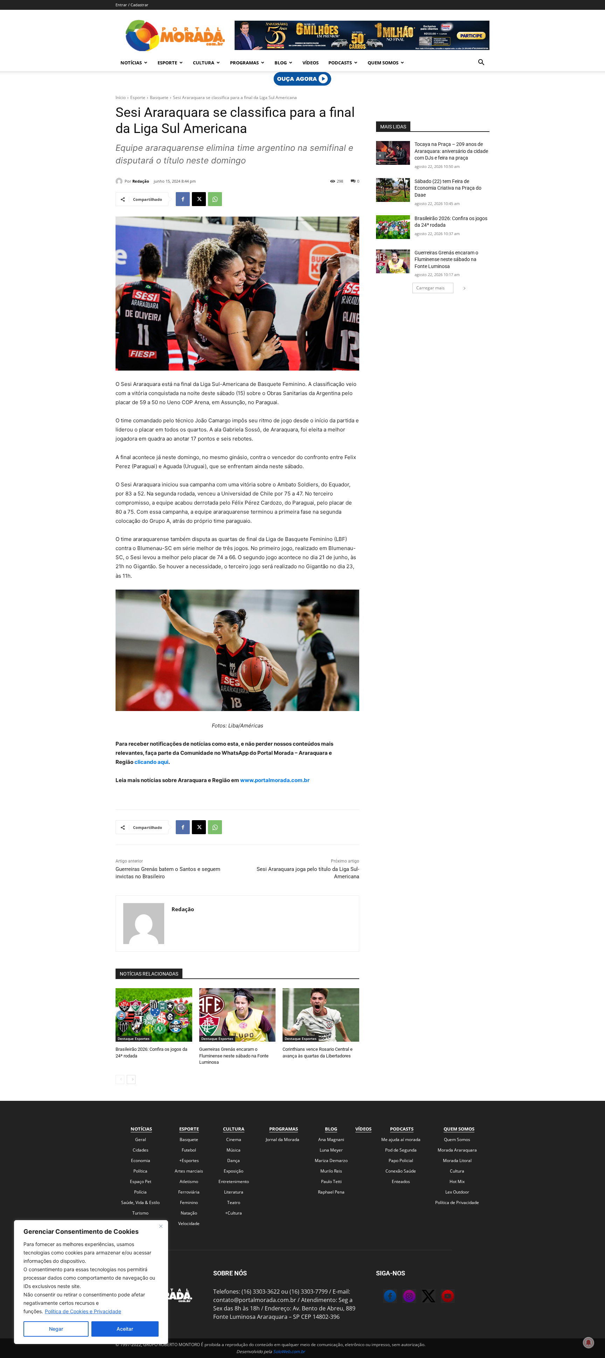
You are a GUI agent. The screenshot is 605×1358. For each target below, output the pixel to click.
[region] (91, 1282)
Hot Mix (457, 1181)
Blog (280, 62)
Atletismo (189, 1181)
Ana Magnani (331, 1139)
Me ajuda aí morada (400, 1139)
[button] (481, 63)
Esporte (167, 62)
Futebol (189, 1150)
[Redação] (120, 181)
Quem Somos (383, 62)
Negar (56, 1329)
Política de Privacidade (457, 1202)
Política (140, 1171)
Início (121, 97)
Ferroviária (189, 1192)
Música (234, 1150)
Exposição (233, 1171)
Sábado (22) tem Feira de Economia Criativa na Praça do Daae (448, 188)
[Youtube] (441, 1297)
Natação (189, 1213)
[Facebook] (183, 199)
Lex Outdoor (457, 1192)
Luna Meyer (331, 1150)
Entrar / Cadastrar (132, 4)
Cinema (233, 1139)
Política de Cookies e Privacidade (83, 1311)
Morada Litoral (457, 1160)
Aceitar (125, 1329)
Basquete (159, 97)
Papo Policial (401, 1160)
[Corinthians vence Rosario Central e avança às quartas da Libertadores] (321, 1015)
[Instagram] (402, 1297)
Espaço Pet (140, 1181)
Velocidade (189, 1223)
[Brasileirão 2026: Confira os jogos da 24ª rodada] (154, 1015)
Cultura (203, 62)
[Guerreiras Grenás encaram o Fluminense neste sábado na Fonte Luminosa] (237, 1015)
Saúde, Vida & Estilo (140, 1202)
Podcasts (340, 62)
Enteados (401, 1181)
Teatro (233, 1202)
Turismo (140, 1213)
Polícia (140, 1192)
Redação (140, 181)
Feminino (189, 1202)
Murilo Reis (331, 1171)
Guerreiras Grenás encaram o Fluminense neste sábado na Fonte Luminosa (234, 1055)
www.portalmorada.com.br (275, 780)
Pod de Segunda (401, 1150)
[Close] (161, 1226)
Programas (244, 62)
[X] (199, 199)
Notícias (131, 62)
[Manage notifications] (588, 1342)
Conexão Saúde (400, 1171)
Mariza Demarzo (331, 1160)
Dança (233, 1160)
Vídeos (310, 62)
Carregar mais (430, 288)
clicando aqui (150, 762)
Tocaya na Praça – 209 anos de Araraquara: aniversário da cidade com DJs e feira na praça (451, 151)
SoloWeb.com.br (289, 1352)
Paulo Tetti (331, 1181)
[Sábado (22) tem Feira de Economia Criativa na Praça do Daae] (393, 190)
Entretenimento (233, 1181)
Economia (140, 1160)
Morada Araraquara (457, 1150)
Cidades (140, 1150)
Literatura (233, 1192)
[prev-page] (120, 1079)
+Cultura (233, 1213)
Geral (140, 1139)
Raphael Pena (331, 1192)
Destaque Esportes (133, 1038)
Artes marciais (189, 1171)
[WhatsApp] (215, 199)
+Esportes (189, 1160)
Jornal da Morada (282, 1139)
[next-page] (131, 1079)
